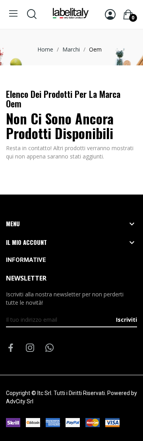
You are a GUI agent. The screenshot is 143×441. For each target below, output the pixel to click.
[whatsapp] (49, 348)
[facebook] (10, 348)
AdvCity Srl (19, 401)
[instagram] (30, 348)
